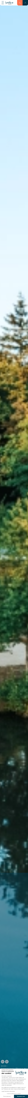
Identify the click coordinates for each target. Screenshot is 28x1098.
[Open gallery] (2, 1061)
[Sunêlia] (9, 3)
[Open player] (7, 1061)
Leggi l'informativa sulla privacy (8, 1091)
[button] (25, 3)
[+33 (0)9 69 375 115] (20, 2)
